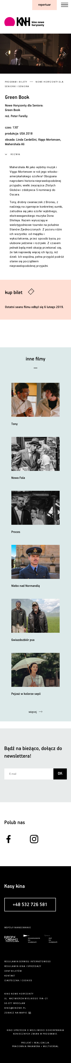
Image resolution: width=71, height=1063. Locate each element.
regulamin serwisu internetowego (27, 962)
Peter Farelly (19, 116)
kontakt (9, 976)
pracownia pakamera (26, 1046)
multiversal (51, 1046)
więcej (33, 712)
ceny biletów (13, 971)
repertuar (44, 5)
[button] (64, 53)
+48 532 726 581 (30, 905)
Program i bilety (16, 82)
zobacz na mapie (15, 1013)
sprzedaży (34, 966)
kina (22, 966)
